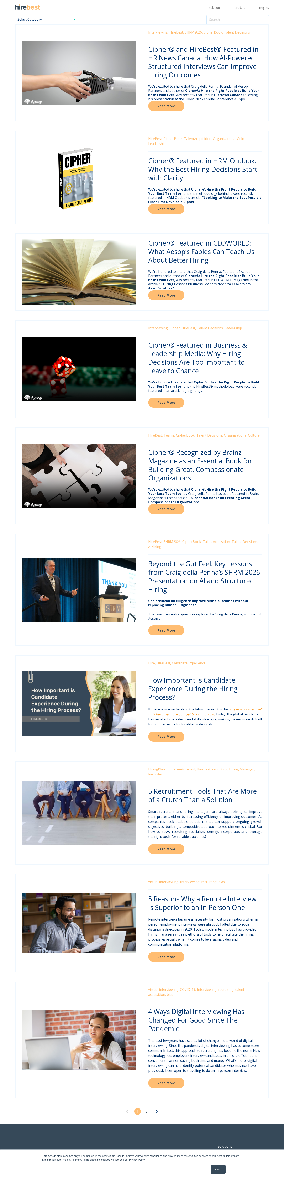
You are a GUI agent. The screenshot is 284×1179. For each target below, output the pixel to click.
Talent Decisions (237, 32)
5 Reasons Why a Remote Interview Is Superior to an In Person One (202, 903)
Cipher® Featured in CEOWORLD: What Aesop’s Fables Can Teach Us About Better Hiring (201, 251)
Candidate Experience (188, 663)
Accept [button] (218, 1169)
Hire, (152, 663)
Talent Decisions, (210, 328)
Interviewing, (158, 32)
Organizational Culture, (231, 138)
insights (264, 8)
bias (221, 882)
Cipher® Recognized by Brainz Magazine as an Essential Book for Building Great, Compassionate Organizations (200, 465)
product (240, 8)
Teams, (169, 435)
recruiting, (220, 769)
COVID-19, (188, 989)
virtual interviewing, (163, 882)
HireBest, (176, 32)
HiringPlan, (157, 769)
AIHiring (154, 546)
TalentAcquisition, (198, 138)
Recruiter (155, 774)
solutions (215, 8)
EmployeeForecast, (181, 769)
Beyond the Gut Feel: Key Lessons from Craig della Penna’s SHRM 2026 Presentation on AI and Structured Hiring (204, 576)
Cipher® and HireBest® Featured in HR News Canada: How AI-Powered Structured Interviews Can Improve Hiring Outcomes (203, 62)
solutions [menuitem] (225, 1146)
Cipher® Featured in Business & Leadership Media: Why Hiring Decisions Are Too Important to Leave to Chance (197, 358)
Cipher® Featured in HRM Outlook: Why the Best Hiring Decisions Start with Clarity (202, 169)
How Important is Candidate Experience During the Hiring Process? (193, 689)
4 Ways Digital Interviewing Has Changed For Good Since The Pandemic (196, 1020)
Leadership (157, 143)
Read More (166, 106)
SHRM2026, (194, 32)
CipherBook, (213, 32)
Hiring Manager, (242, 769)
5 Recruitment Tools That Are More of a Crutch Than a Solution (202, 795)
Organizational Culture (242, 435)
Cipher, (175, 328)
